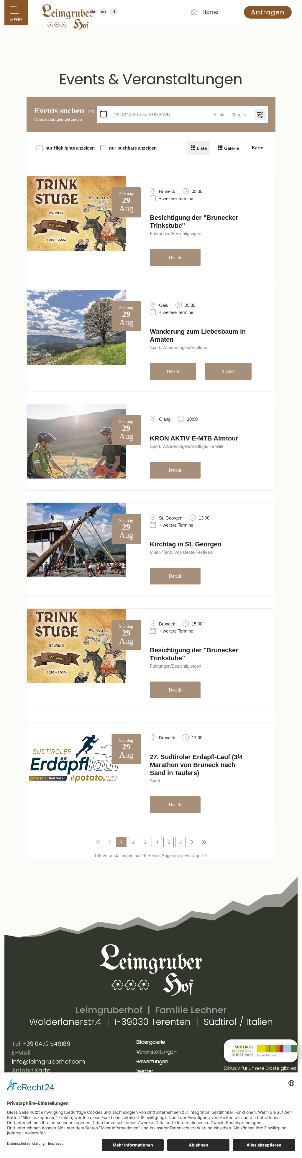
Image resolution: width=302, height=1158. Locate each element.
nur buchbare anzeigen (133, 147)
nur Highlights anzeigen (70, 147)
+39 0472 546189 (46, 1044)
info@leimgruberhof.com (48, 1061)
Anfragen (268, 12)
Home (210, 12)
